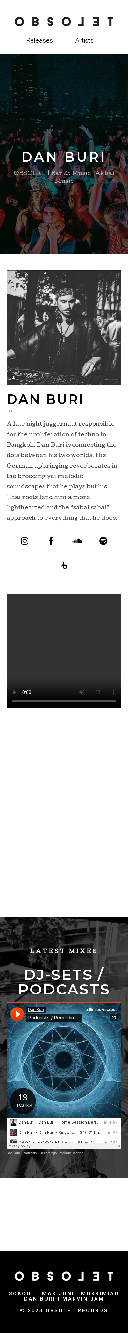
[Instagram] (24, 541)
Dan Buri (13, 1153)
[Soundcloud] (77, 541)
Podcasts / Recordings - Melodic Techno (53, 1153)
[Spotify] (103, 541)
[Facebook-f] (51, 541)
